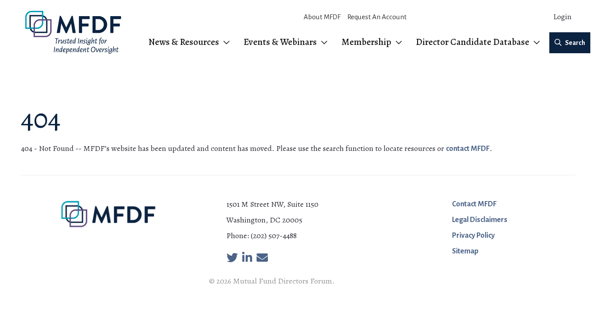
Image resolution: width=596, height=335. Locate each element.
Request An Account (377, 17)
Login (562, 17)
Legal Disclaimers (479, 220)
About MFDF (322, 17)
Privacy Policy (473, 235)
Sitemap (465, 251)
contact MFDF (468, 149)
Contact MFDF (474, 204)
